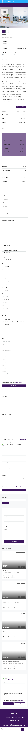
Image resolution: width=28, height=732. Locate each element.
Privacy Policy (21, 717)
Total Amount (5, 263)
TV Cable (5, 206)
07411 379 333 (11, 1)
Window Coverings (7, 213)
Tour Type (4, 335)
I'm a (3, 472)
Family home (6, 570)
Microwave (5, 199)
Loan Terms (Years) (6, 281)
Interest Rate (5, 275)
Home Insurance (6, 293)
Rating (5, 526)
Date (3, 338)
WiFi (4, 210)
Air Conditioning (6, 192)
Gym (4, 195)
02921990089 (10, 444)
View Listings (23, 439)
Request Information (14, 490)
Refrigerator (6, 202)
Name (3, 353)
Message (4, 371)
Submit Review (14, 541)
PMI (3, 305)
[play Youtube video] (14, 403)
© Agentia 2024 (7, 717)
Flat (4, 601)
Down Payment (5, 269)
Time (3, 344)
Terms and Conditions (14, 720)
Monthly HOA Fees (6, 299)
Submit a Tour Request (14, 385)
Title (5, 520)
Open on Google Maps (21, 106)
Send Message (8, 703)
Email (3, 365)
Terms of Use (19, 382)
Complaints (14, 717)
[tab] (3, 31)
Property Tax (5, 287)
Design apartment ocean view (11, 661)
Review (5, 529)
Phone (3, 359)
